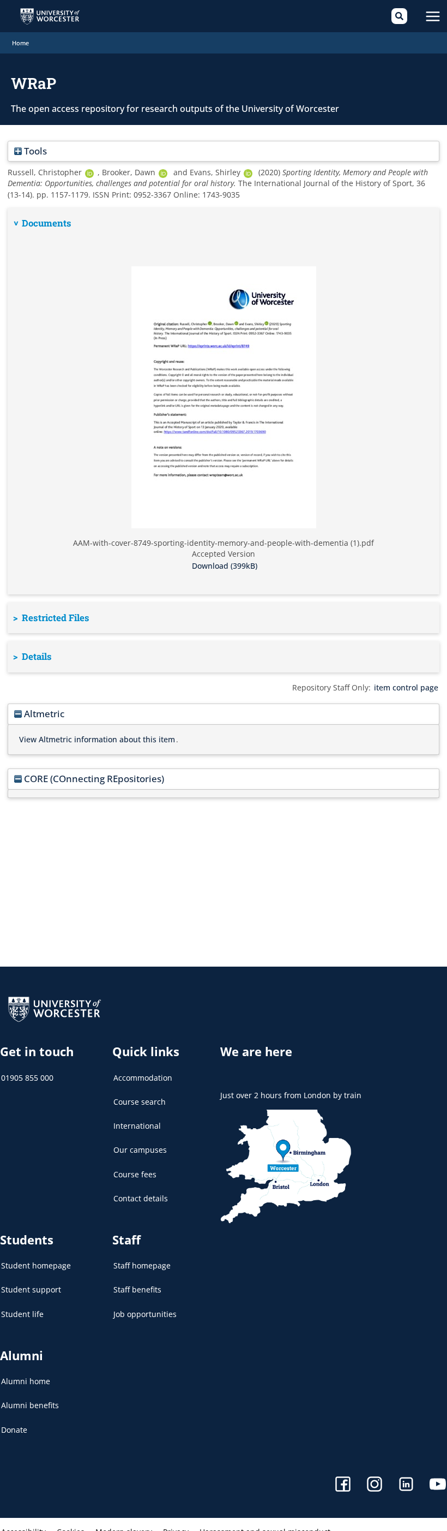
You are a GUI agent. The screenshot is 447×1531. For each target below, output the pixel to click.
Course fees (134, 1174)
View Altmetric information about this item (97, 739)
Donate (14, 1430)
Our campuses (140, 1150)
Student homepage (36, 1265)
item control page (406, 687)
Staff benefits (137, 1289)
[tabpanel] (223, 401)
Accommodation (142, 1078)
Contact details (140, 1198)
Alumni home (25, 1381)
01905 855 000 (27, 1078)
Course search (139, 1102)
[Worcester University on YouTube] (437, 1485)
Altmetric (43, 713)
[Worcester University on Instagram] (374, 1485)
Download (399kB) (224, 566)
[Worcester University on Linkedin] (406, 1485)
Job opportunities (145, 1314)
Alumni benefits (30, 1405)
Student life (22, 1314)
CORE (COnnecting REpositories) (93, 778)
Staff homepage (142, 1265)
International (137, 1126)
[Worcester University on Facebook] (343, 1485)
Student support (31, 1289)
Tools (34, 151)
